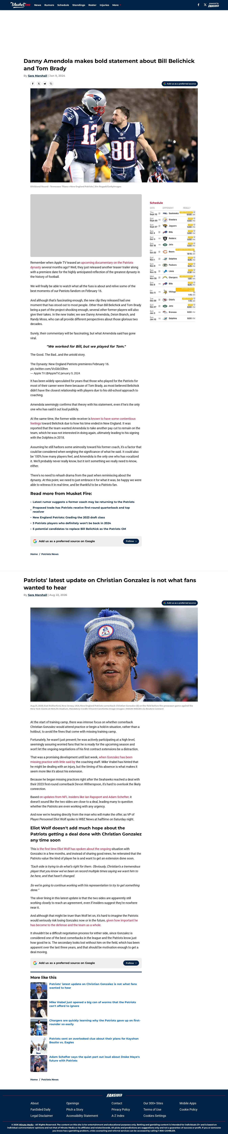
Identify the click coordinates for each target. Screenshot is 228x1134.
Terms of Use (152, 1109)
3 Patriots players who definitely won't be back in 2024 (72, 523)
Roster (92, 5)
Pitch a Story (74, 1109)
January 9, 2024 (70, 373)
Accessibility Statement (82, 1115)
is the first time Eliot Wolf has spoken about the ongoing (73, 849)
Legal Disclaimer (42, 1115)
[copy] (51, 83)
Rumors (49, 5)
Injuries (104, 5)
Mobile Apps (188, 1103)
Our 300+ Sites (153, 1103)
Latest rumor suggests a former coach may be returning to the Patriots (84, 502)
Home (34, 554)
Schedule (63, 5)
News (37, 5)
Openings (72, 1103)
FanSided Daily (40, 1109)
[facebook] (198, 4)
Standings (78, 5)
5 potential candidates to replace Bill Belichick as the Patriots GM (79, 529)
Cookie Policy (188, 1109)
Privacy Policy (121, 1109)
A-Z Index (118, 1115)
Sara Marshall (37, 75)
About (35, 1103)
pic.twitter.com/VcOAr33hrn (49, 369)
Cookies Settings (154, 1115)
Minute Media (26, 1124)
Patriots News (49, 554)
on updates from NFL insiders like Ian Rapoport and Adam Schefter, (84, 797)
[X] (205, 4)
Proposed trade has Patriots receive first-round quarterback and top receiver (81, 509)
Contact (117, 1103)
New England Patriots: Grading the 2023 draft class (69, 517)
